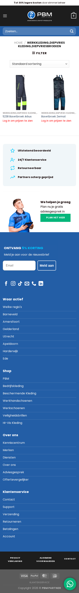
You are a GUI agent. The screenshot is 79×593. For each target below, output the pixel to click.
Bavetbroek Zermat (53, 116)
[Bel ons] (34, 283)
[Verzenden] (72, 31)
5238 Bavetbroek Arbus (17, 116)
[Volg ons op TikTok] (20, 283)
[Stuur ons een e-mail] (27, 283)
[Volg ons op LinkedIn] (41, 283)
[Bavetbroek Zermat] (58, 92)
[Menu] (5, 15)
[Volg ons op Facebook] (6, 283)
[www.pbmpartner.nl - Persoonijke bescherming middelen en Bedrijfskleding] (39, 16)
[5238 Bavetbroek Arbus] (20, 92)
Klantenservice (40, 582)
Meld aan (47, 265)
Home (18, 43)
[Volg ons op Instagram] (13, 283)
